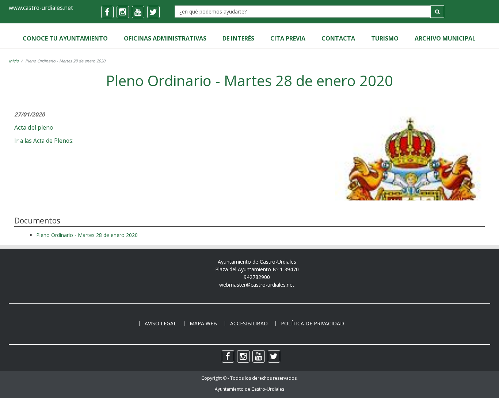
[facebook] (107, 12)
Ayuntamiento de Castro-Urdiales (249, 389)
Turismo (385, 38)
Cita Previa (287, 38)
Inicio (14, 61)
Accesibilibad (249, 323)
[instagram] (123, 12)
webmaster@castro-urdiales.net (256, 284)
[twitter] (153, 12)
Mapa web (203, 323)
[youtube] (138, 12)
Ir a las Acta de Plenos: (43, 141)
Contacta (338, 38)
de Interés (238, 38)
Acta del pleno (33, 127)
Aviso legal (160, 323)
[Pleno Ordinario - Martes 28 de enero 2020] (410, 196)
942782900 (257, 276)
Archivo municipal (445, 38)
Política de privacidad (312, 323)
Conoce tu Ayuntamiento (65, 38)
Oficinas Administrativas (165, 38)
